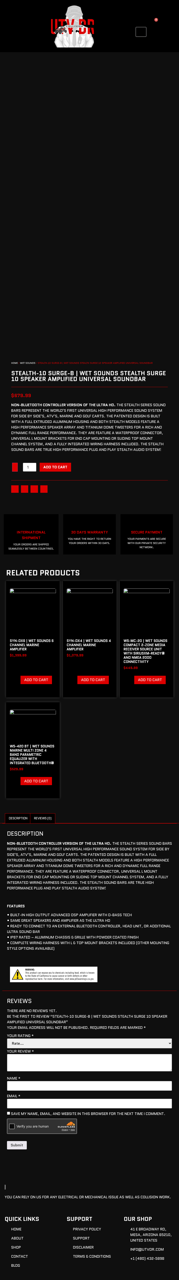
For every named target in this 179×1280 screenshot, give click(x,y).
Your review (20, 1051)
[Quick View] (18, 679)
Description (18, 818)
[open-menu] (141, 32)
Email (14, 1096)
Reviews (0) (43, 818)
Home (14, 363)
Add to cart (55, 467)
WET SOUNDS (27, 363)
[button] (15, 489)
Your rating (20, 1036)
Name (14, 1078)
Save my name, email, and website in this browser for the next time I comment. (88, 1114)
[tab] (18, 818)
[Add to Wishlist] (15, 467)
